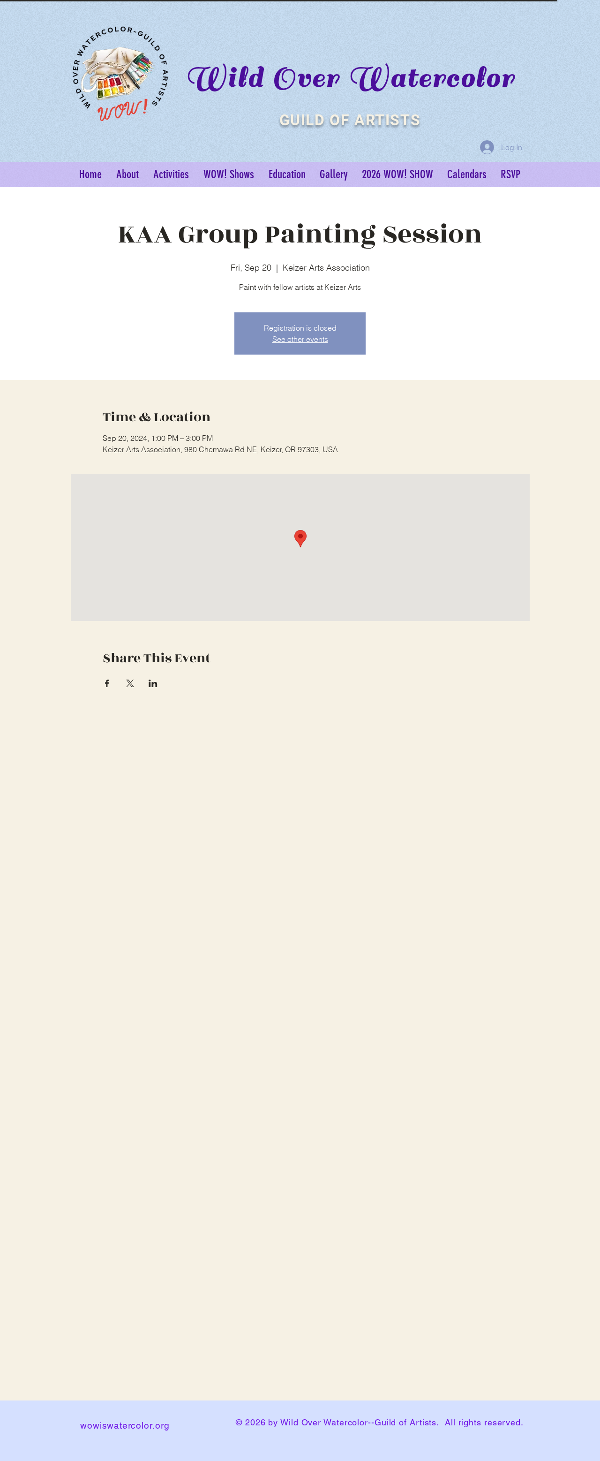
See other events (300, 339)
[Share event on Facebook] (107, 683)
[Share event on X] (130, 683)
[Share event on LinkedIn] (153, 683)
